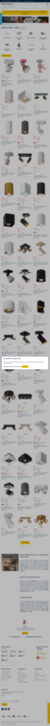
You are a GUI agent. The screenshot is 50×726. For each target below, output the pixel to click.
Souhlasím (24, 366)
